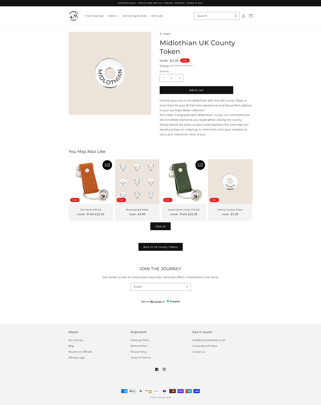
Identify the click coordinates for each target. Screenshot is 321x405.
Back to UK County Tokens (160, 247)
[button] (113, 15)
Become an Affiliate (80, 351)
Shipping (164, 65)
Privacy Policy (139, 351)
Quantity (164, 71)
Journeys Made (164, 397)
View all (160, 226)
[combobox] (217, 16)
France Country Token (230, 209)
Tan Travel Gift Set (90, 209)
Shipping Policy (140, 340)
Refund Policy (139, 345)
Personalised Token (137, 209)
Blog (71, 345)
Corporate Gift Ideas (204, 345)
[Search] (236, 16)
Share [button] (167, 33)
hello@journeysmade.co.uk (208, 340)
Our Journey (76, 340)
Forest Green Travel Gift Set (184, 209)
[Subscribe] (186, 287)
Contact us (198, 351)
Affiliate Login (77, 357)
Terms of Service (141, 357)
